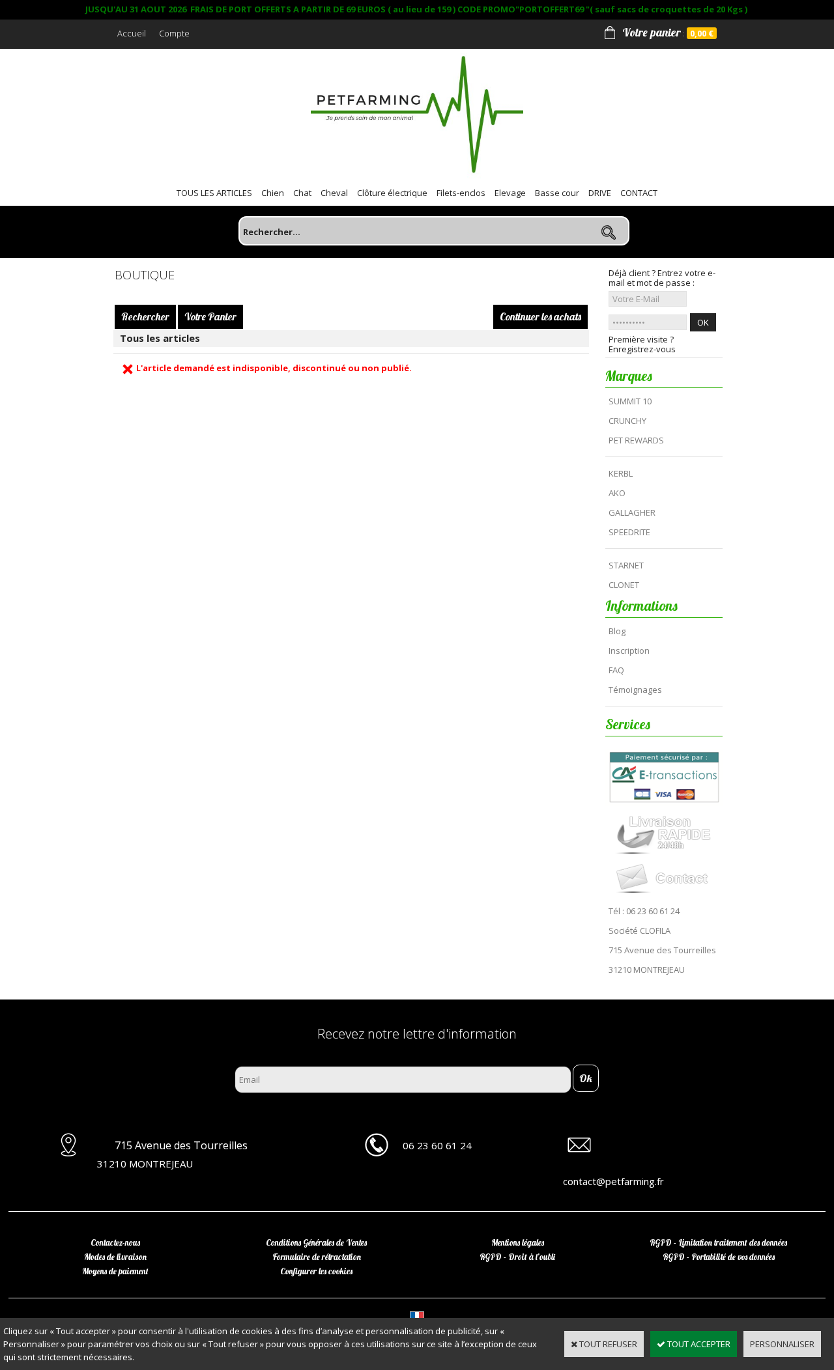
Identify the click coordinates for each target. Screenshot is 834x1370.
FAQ (616, 670)
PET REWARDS (636, 440)
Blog (617, 631)
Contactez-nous (115, 1242)
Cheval (334, 193)
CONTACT (638, 193)
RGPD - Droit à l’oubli (517, 1256)
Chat (302, 193)
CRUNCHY (627, 420)
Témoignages (635, 689)
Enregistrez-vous (642, 349)
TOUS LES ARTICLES (214, 193)
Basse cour (557, 193)
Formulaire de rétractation (316, 1256)
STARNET (626, 565)
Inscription (629, 650)
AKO (617, 493)
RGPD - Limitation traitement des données (718, 1242)
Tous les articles (160, 337)
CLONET (624, 585)
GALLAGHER (632, 512)
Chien (272, 193)
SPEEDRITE (629, 532)
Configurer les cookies (316, 1271)
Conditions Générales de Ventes (316, 1242)
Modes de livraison (115, 1256)
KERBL (621, 473)
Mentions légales (517, 1242)
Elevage (510, 193)
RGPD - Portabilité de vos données (719, 1256)
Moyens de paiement (115, 1271)
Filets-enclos (461, 193)
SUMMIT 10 (630, 401)
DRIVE (599, 193)
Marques (628, 375)
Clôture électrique (392, 193)
